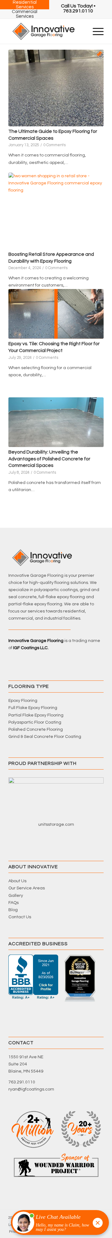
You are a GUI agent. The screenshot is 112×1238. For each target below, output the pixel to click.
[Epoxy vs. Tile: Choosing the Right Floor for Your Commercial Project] (56, 314)
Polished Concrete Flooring (35, 729)
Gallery (15, 895)
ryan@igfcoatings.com (31, 1089)
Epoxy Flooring (22, 700)
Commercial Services (24, 14)
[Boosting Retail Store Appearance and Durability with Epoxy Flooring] (56, 211)
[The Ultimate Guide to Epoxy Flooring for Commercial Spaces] (56, 88)
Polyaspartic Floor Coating (34, 722)
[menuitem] (78, 8)
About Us (17, 881)
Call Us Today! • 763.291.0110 (78, 8)
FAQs (13, 903)
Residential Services (25, 4)
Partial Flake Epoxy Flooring (35, 715)
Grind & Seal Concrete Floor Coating (44, 736)
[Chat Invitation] (57, 1224)
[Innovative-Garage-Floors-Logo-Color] (46, 31)
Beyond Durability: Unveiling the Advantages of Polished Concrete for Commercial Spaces (49, 459)
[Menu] (95, 31)
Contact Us (19, 917)
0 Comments (54, 145)
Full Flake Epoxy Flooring (32, 708)
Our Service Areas (26, 888)
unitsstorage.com (56, 824)
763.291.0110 (21, 1082)
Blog (13, 910)
